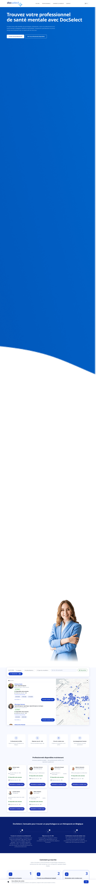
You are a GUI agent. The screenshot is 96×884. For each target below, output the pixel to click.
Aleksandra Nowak (59, 767)
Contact (68, 3)
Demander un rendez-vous (16, 784)
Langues (19, 670)
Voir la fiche (17, 699)
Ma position (83, 670)
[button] (64, 703)
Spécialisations (30, 670)
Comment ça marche (58, 3)
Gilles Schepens (37, 791)
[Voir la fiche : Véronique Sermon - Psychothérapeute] (31, 768)
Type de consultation (43, 670)
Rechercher (16, 673)
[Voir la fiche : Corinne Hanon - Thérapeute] (10, 793)
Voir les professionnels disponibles (36, 36)
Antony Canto (16, 767)
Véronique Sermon (38, 767)
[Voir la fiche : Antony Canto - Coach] (10, 768)
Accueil (38, 3)
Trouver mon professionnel (15, 36)
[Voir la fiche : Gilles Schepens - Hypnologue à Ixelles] (31, 793)
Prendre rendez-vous (47, 699)
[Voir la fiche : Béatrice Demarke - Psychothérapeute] (73, 768)
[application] (72, 702)
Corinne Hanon (16, 791)
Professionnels (46, 3)
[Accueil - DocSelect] (14, 3)
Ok (86, 881)
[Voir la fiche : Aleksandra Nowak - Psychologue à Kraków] (52, 768)
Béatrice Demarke (80, 767)
